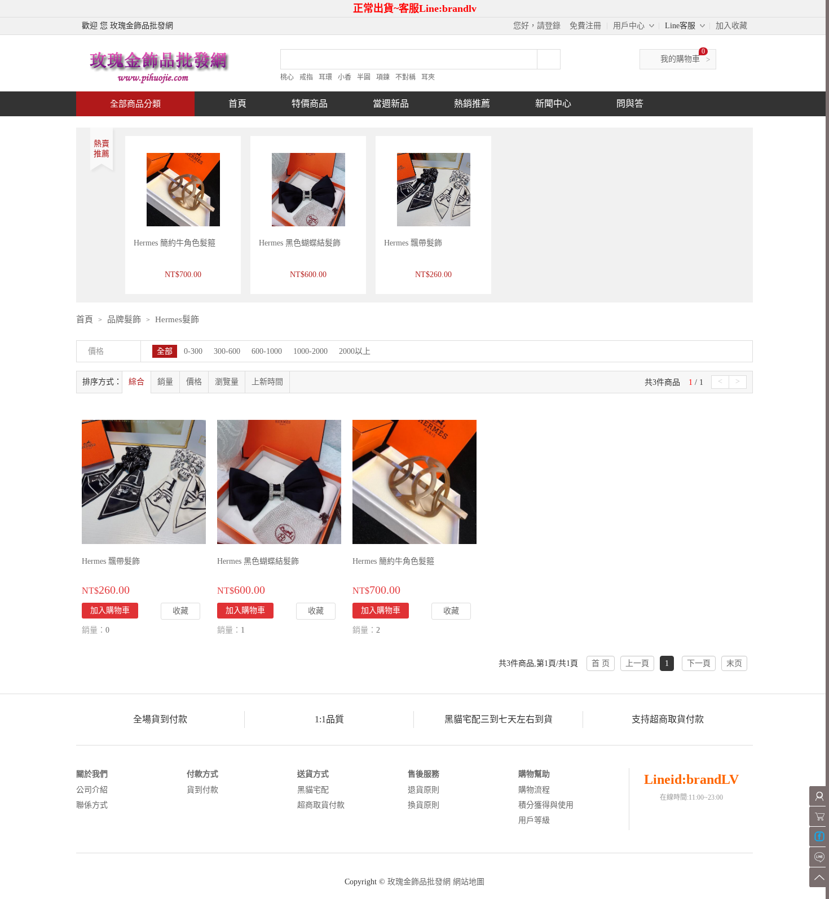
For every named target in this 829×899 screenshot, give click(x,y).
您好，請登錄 (537, 25)
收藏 (180, 611)
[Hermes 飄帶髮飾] (144, 481)
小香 (344, 77)
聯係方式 (92, 805)
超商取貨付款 (321, 805)
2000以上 (355, 351)
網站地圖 (468, 882)
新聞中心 (553, 103)
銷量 (165, 382)
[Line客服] (819, 857)
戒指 (306, 77)
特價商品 (310, 103)
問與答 (629, 103)
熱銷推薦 (472, 103)
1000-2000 (310, 351)
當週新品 (391, 103)
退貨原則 (423, 790)
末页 (734, 663)
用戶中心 (629, 25)
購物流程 (534, 790)
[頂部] (819, 877)
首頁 (237, 103)
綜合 (136, 382)
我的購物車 (680, 59)
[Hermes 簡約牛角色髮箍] (414, 481)
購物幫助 (534, 774)
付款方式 (202, 774)
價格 (194, 382)
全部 (165, 351)
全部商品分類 (135, 103)
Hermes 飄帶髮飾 (413, 243)
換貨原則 (423, 805)
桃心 (287, 77)
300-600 (227, 351)
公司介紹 (92, 790)
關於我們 (92, 774)
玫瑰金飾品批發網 (419, 882)
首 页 (601, 663)
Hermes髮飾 (177, 319)
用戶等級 (534, 820)
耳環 (325, 77)
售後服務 (423, 774)
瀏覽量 (227, 382)
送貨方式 (313, 774)
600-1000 (267, 351)
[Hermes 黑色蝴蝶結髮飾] (279, 481)
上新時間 (267, 382)
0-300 (193, 351)
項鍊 (383, 77)
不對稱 (405, 77)
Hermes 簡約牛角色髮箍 (174, 243)
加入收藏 (731, 25)
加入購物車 (110, 610)
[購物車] (819, 816)
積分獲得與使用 (546, 805)
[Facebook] (819, 837)
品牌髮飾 (124, 319)
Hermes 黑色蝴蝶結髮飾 (300, 243)
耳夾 (428, 77)
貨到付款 (202, 790)
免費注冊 (585, 25)
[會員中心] (819, 796)
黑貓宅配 (313, 790)
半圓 (364, 77)
